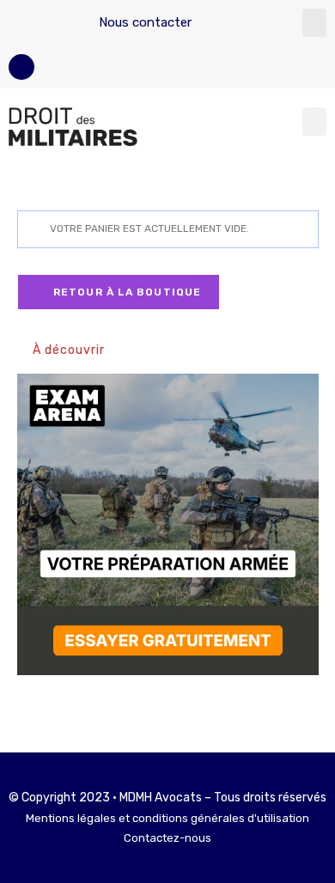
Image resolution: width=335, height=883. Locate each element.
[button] (314, 23)
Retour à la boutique (126, 292)
